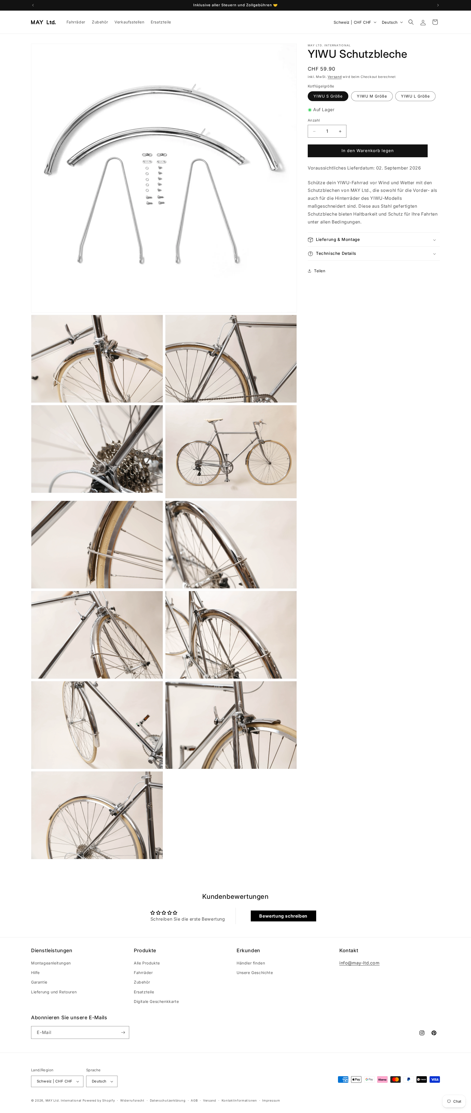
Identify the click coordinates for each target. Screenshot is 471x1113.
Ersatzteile (144, 992)
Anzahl (314, 120)
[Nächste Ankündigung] (438, 5)
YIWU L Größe (415, 96)
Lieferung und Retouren (54, 992)
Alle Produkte (147, 963)
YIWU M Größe (372, 96)
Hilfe (35, 972)
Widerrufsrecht (132, 1100)
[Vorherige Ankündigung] (33, 5)
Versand (335, 77)
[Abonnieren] (123, 1032)
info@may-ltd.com (359, 963)
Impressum (271, 1100)
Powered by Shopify (99, 1100)
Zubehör (142, 982)
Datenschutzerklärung (168, 1100)
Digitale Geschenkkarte (156, 1001)
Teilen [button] (319, 270)
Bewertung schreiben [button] (283, 916)
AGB (194, 1100)
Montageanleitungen (51, 963)
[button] (411, 22)
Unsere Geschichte (255, 972)
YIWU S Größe (328, 96)
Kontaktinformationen (239, 1100)
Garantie (39, 982)
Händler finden (251, 963)
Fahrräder (143, 972)
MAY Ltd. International (63, 1100)
